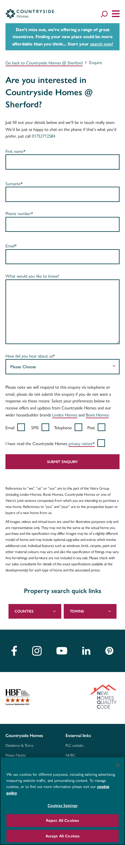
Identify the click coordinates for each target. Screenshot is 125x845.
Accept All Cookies (62, 836)
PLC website (74, 745)
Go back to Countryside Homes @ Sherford (44, 62)
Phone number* (19, 213)
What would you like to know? (32, 276)
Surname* (14, 183)
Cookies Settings (62, 805)
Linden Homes (64, 415)
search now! (101, 44)
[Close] (117, 765)
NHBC (71, 755)
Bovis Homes (97, 415)
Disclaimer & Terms (19, 745)
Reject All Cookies (62, 820)
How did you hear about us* (30, 356)
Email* (11, 246)
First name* (15, 151)
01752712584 (43, 136)
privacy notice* (82, 443)
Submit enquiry (62, 461)
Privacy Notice (15, 755)
